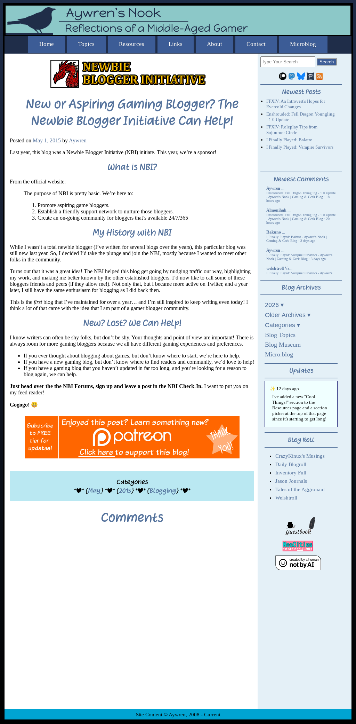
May (94, 490)
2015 (125, 490)
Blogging (162, 490)
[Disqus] (132, 622)
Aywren (78, 140)
